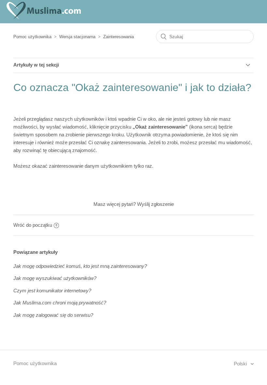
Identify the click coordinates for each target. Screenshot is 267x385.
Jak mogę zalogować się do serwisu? (53, 315)
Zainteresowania (118, 36)
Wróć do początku (32, 225)
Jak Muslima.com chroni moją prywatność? (59, 302)
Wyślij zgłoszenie (155, 204)
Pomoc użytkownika (32, 36)
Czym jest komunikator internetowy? (52, 290)
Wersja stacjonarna (77, 36)
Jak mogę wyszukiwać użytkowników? (54, 278)
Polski (241, 363)
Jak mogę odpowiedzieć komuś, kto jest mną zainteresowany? (80, 266)
